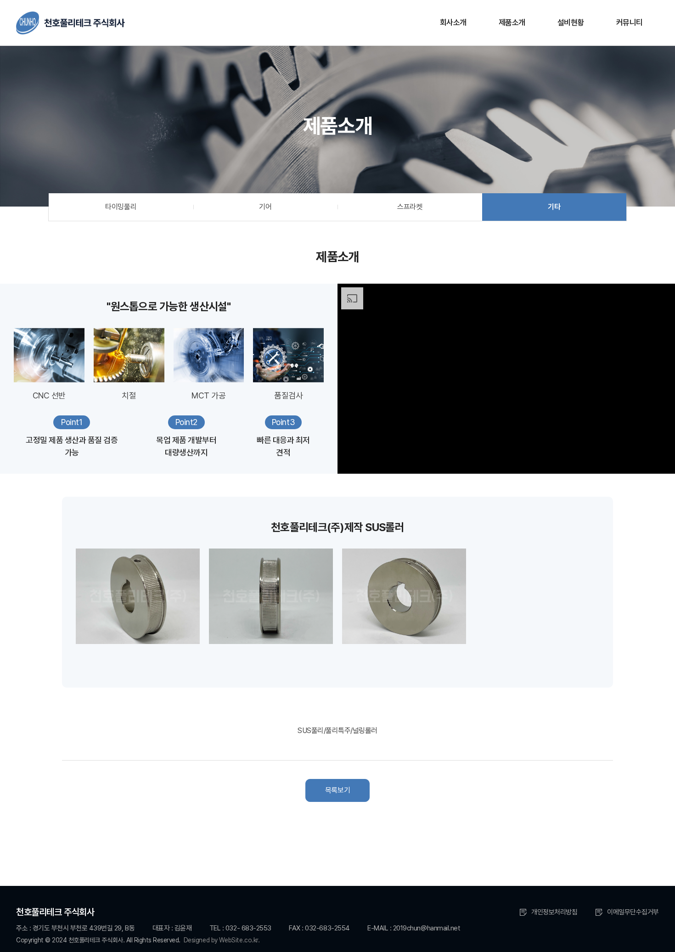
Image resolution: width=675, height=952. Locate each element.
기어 (265, 206)
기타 (554, 206)
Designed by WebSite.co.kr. (222, 940)
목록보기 (337, 790)
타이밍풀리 (120, 206)
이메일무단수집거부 (633, 912)
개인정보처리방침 (554, 912)
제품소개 (512, 22)
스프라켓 (409, 206)
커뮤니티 (629, 22)
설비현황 (570, 22)
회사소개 (453, 22)
